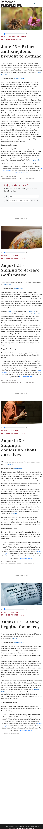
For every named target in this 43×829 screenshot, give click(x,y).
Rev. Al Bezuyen (11, 256)
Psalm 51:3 (9, 464)
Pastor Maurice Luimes (15, 37)
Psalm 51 (11, 312)
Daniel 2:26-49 (19, 78)
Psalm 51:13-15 (19, 288)
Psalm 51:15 (7, 284)
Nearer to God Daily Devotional (21, 178)
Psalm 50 (32, 312)
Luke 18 (14, 513)
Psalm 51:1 (16, 638)
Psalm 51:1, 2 (19, 642)
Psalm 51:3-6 (18, 468)
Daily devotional (9, 176)
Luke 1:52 (36, 160)
